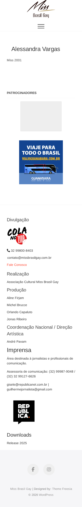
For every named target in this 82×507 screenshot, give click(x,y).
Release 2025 (17, 443)
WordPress (46, 494)
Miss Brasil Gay (20, 489)
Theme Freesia (62, 489)
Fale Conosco (17, 265)
